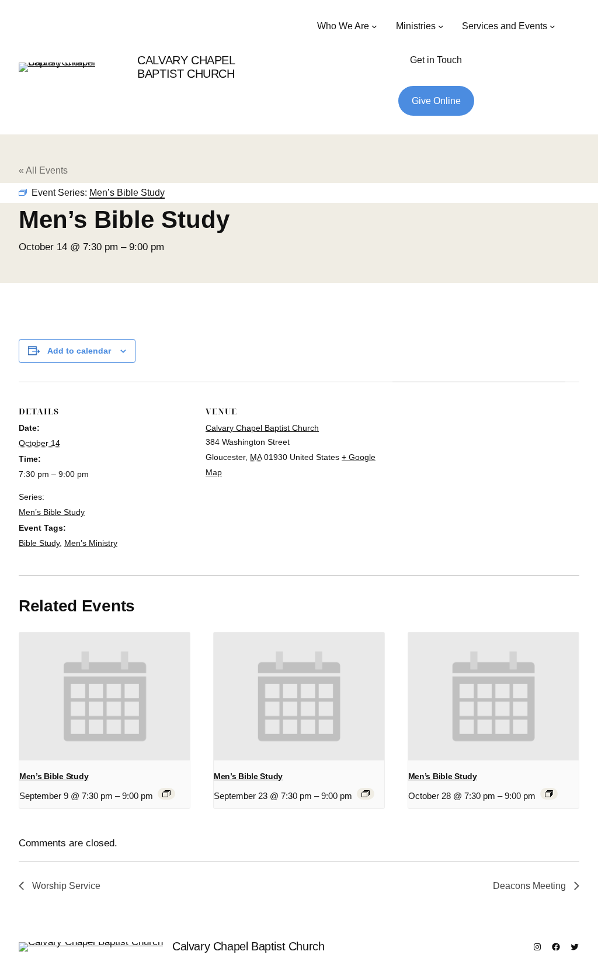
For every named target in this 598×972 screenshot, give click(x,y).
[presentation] (104, 696)
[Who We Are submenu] (374, 26)
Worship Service (65, 886)
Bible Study (39, 543)
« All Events (43, 170)
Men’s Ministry (90, 543)
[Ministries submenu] (441, 26)
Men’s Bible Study (52, 512)
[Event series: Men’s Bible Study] (166, 793)
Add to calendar (79, 350)
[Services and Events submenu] (552, 26)
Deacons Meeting (530, 886)
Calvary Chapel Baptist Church (185, 67)
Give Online (436, 101)
